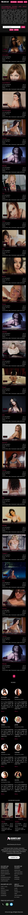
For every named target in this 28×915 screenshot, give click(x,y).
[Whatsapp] (7, 904)
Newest (11, 29)
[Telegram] (11, 904)
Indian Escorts (5, 870)
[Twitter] (2, 904)
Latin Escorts (4, 881)
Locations (13, 1)
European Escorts (6, 877)
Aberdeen (16, 877)
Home (15, 888)
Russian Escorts (5, 879)
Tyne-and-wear (18, 872)
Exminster (3, 895)
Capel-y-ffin (4, 886)
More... (3, 711)
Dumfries (16, 879)
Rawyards (3, 892)
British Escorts (5, 872)
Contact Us (14, 857)
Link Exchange (18, 895)
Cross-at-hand (5, 890)
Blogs (16, 890)
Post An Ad (20, 1)
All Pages (16, 897)
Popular (16, 29)
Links (15, 893)
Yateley (3, 888)
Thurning (3, 893)
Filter (25, 1)
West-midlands (18, 873)
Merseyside (17, 870)
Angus (16, 875)
